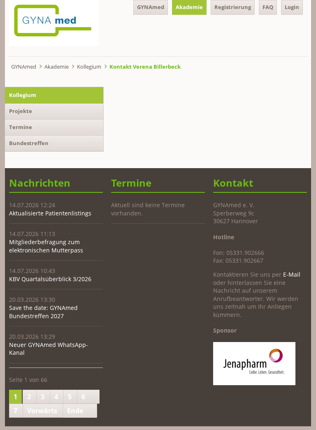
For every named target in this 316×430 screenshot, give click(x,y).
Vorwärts (42, 410)
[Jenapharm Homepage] (254, 383)
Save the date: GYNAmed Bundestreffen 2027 (43, 312)
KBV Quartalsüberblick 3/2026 (50, 279)
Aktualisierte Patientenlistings (50, 213)
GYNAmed (150, 7)
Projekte (20, 111)
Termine (20, 127)
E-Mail (291, 274)
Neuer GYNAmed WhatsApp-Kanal (48, 349)
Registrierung (232, 7)
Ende (75, 410)
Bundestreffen (29, 143)
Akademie (189, 7)
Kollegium (89, 66)
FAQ (268, 7)
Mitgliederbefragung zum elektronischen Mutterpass (46, 246)
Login (292, 7)
